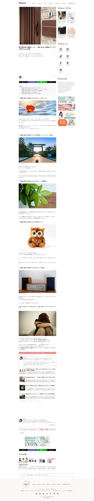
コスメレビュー (61, 88)
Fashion (34, 484)
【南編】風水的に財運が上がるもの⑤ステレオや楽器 (31, 93)
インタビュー (61, 92)
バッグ (72, 84)
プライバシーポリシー (34, 490)
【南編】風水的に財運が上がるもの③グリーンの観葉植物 (31, 90)
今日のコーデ (67, 90)
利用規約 (22, 490)
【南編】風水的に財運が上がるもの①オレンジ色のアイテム (32, 87)
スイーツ (60, 82)
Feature (59, 484)
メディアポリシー (27, 490)
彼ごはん (60, 90)
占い (67, 84)
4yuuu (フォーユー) (61, 490)
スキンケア (61, 86)
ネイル (66, 82)
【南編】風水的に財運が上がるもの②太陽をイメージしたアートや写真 (34, 89)
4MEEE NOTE (66, 484)
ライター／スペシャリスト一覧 (49, 490)
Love (43, 484)
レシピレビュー (61, 84)
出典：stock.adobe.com (52, 45)
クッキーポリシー (41, 490)
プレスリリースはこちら (41, 489)
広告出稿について (53, 489)
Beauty (39, 484)
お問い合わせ (48, 489)
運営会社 (56, 490)
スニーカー (69, 88)
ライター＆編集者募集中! (69, 490)
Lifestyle (54, 484)
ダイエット (71, 82)
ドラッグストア (68, 86)
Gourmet (48, 484)
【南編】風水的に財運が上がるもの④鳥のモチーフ (30, 92)
